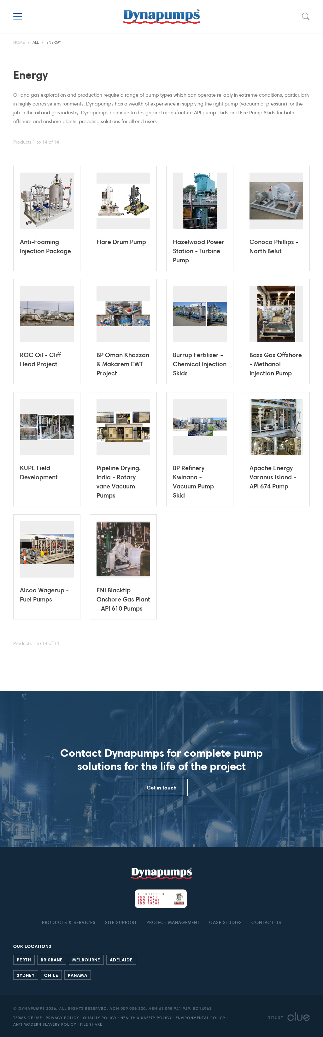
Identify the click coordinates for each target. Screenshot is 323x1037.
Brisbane (52, 959)
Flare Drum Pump (121, 242)
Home (19, 42)
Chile (51, 975)
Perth (24, 959)
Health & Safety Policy (146, 1017)
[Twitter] (306, 974)
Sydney (26, 975)
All (35, 42)
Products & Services (69, 922)
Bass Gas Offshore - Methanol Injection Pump (276, 364)
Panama (77, 975)
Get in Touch (162, 787)
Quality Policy (100, 1017)
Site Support (121, 922)
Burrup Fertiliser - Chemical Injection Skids (199, 364)
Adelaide (121, 959)
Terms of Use (27, 1017)
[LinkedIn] (300, 974)
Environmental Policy (201, 1017)
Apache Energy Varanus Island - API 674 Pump (273, 477)
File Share (91, 1024)
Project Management (173, 922)
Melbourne (86, 959)
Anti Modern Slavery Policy (44, 1024)
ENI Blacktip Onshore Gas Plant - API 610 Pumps (123, 599)
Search (305, 16)
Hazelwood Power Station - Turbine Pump (198, 251)
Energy (53, 42)
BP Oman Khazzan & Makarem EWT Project (123, 364)
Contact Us (266, 922)
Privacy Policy (62, 1017)
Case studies (225, 922)
